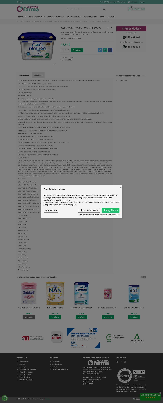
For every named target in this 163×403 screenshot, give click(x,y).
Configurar (51, 210)
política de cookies (63, 200)
